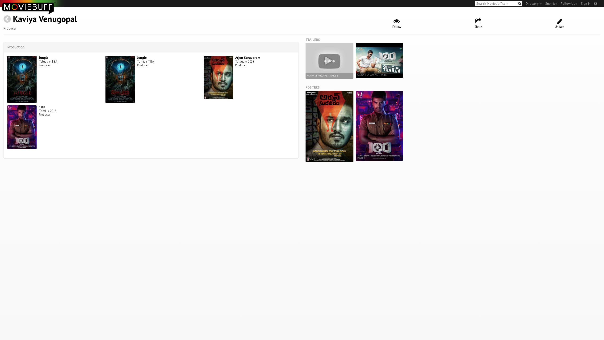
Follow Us (568, 3)
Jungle (44, 57)
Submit (550, 3)
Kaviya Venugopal (45, 18)
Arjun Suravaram (247, 57)
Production (16, 47)
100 (42, 107)
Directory (532, 3)
